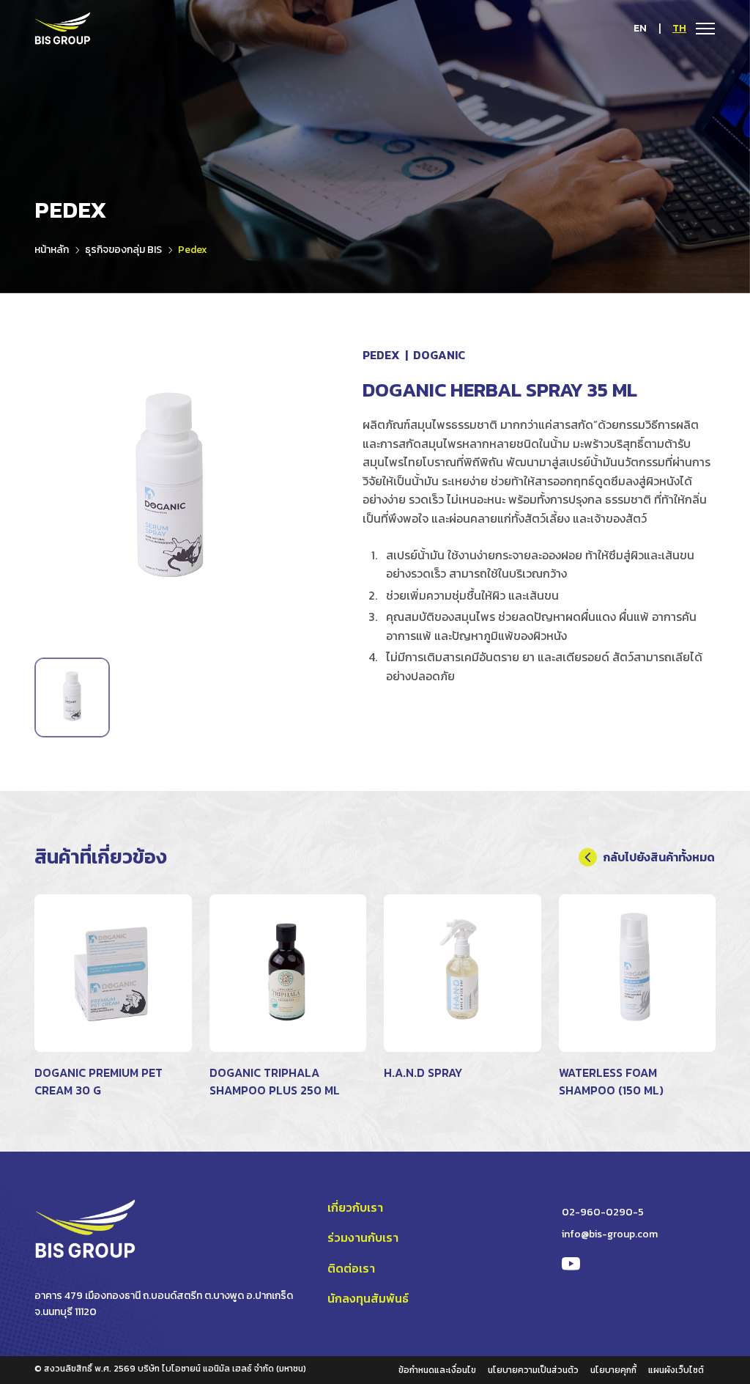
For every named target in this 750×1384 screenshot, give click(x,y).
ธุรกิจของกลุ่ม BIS (123, 249)
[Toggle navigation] (701, 27)
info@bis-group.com (610, 1234)
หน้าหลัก (51, 249)
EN (640, 28)
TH (679, 28)
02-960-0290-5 (603, 1212)
